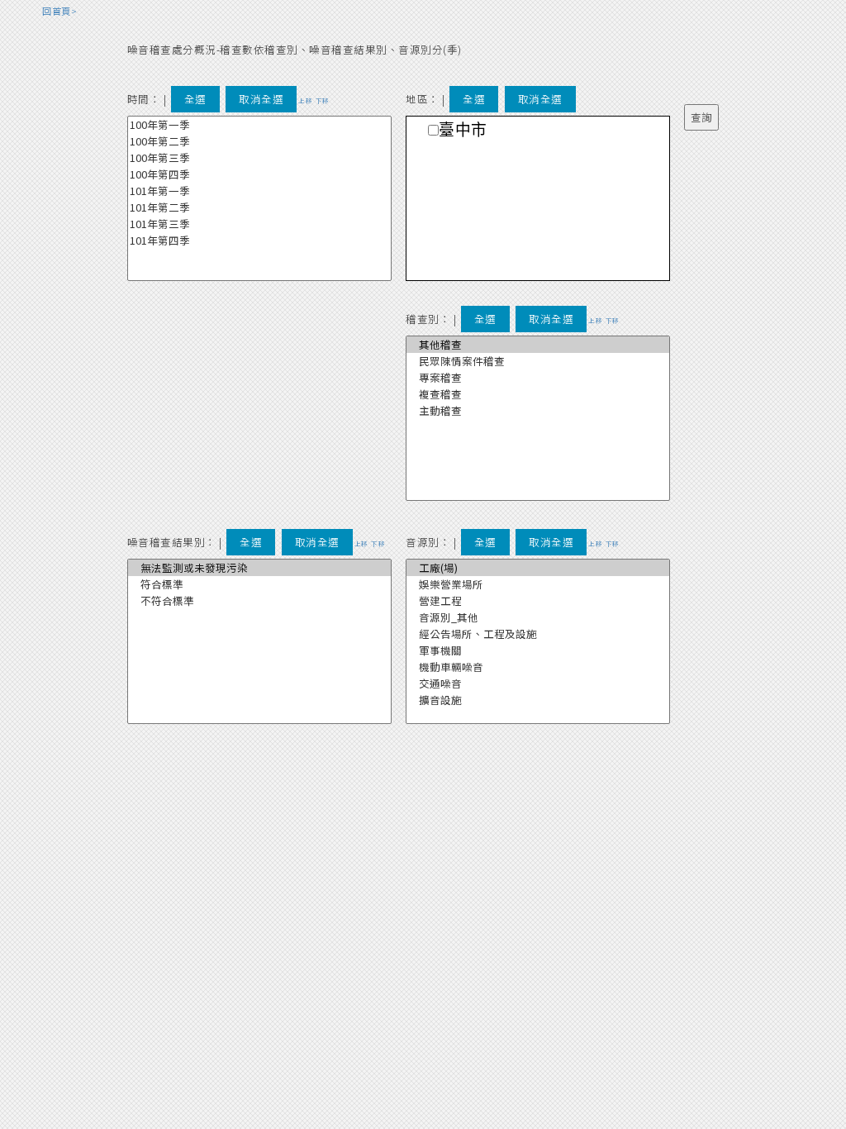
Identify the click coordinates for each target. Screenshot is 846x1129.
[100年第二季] (259, 141)
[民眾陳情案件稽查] (537, 361)
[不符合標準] (259, 601)
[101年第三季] (259, 224)
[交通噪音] (537, 683)
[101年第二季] (259, 207)
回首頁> (59, 10)
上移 (305, 100)
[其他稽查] (537, 344)
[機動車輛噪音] (537, 667)
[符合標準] (259, 584)
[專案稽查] (537, 377)
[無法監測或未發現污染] (259, 568)
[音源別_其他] (537, 617)
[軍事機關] (537, 650)
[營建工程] (537, 601)
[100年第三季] (259, 158)
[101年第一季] (259, 191)
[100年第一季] (259, 125)
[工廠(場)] (537, 568)
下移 (323, 100)
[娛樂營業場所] (537, 584)
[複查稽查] (537, 394)
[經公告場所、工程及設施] (537, 634)
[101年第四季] (259, 240)
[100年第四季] (259, 174)
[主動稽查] (537, 411)
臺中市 (463, 130)
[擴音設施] (537, 700)
